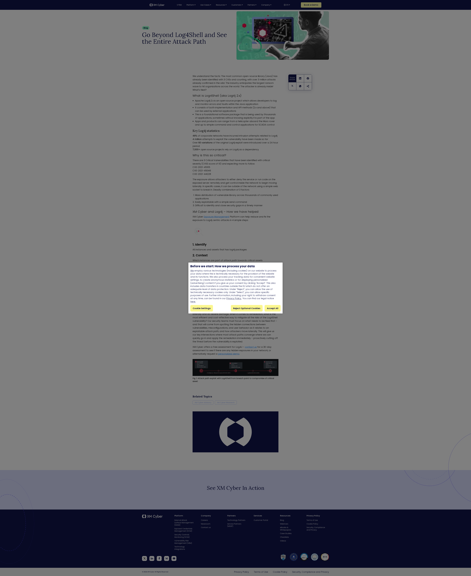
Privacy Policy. (234, 298)
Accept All (272, 308)
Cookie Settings (202, 308)
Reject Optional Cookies (246, 308)
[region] (235, 288)
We (192, 270)
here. (193, 301)
